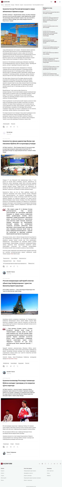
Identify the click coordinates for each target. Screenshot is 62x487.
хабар (12, 253)
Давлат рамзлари (28, 475)
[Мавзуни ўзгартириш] (56, 2)
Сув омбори (14, 258)
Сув (14, 261)
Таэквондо (6, 444)
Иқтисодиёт (6, 123)
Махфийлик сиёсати (28, 473)
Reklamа (49, 475)
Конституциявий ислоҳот (38, 4)
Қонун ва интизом (28, 4)
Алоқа (48, 473)
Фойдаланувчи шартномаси (30, 470)
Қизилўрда (14, 363)
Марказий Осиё (7, 261)
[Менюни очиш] (60, 2)
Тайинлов (17, 4)
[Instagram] (4, 127)
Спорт (12, 444)
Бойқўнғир (6, 363)
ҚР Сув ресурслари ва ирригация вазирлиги (14, 263)
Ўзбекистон (31, 263)
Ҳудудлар (20, 363)
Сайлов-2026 (7, 4)
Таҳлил (2, 475)
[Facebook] (14, 127)
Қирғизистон (22, 258)
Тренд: (2, 4)
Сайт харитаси (50, 470)
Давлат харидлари (28, 480)
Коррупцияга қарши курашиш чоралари (32, 477)
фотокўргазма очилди (11, 358)
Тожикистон (6, 258)
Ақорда (12, 4)
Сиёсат (2, 473)
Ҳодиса (21, 4)
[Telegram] (11, 127)
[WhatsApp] (7, 127)
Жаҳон (2, 480)
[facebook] (48, 463)
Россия (13, 123)
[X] (17, 127)
